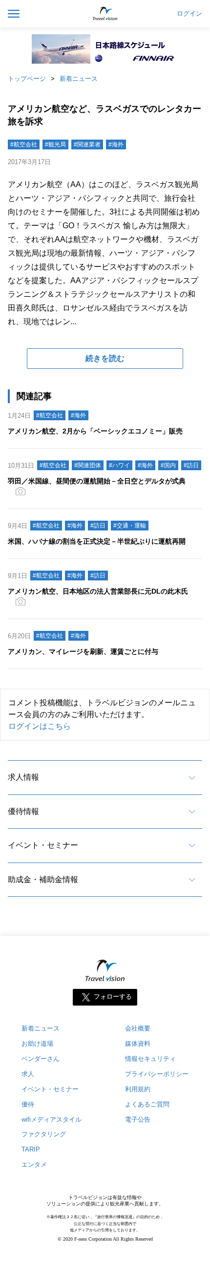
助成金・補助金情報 (43, 879)
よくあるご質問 (147, 1104)
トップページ (27, 78)
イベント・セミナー (43, 845)
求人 (27, 1074)
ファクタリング (43, 1134)
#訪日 (191, 465)
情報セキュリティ (150, 1058)
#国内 (168, 465)
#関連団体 (87, 465)
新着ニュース (79, 78)
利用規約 (137, 1089)
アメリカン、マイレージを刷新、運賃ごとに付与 (83, 651)
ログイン (189, 13)
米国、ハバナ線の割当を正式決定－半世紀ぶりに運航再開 (97, 541)
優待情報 (23, 811)
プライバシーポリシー (157, 1074)
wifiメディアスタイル (51, 1119)
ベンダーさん (40, 1058)
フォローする (113, 996)
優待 (27, 1104)
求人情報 (23, 777)
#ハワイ (119, 465)
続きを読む (105, 358)
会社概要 (137, 1028)
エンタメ (34, 1164)
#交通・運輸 (129, 525)
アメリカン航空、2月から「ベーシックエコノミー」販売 (95, 431)
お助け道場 (37, 1043)
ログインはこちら (39, 726)
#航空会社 (23, 144)
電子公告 (137, 1119)
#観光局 (55, 144)
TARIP (30, 1149)
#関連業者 (87, 144)
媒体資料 (137, 1043)
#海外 (116, 144)
